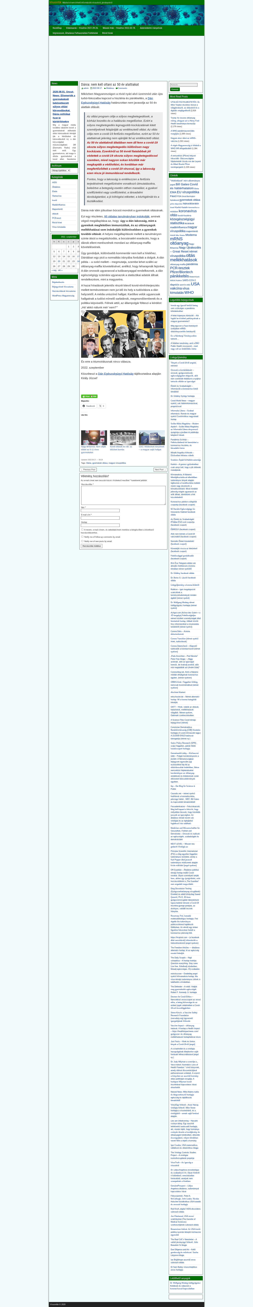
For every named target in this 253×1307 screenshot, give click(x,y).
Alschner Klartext (178, 692)
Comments (122, 88)
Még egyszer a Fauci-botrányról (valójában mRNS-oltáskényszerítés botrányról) (184, 329)
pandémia (192, 264)
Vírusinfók (55, 2)
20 (59, 261)
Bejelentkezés (58, 282)
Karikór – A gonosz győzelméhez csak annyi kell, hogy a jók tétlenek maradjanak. (186, 467)
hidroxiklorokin (191, 203)
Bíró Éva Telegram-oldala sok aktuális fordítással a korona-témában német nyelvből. (183, 566)
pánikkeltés (179, 276)
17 (78, 256)
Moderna (191, 234)
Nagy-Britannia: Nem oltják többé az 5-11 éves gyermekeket (93, 449)
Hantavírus (56, 196)
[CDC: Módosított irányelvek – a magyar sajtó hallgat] (152, 437)
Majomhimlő (57, 209)
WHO (189, 292)
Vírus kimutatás (59, 227)
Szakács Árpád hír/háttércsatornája (186, 460)
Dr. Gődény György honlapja (183, 396)
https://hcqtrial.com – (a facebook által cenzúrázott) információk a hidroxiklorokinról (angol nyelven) (185, 940)
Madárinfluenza (58, 205)
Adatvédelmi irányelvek (151, 28)
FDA (179, 196)
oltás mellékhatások (183, 257)
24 (78, 261)
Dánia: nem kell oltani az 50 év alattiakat (110, 84)
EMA (173, 192)
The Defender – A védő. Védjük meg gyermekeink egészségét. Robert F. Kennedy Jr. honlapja (184, 989)
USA (195, 283)
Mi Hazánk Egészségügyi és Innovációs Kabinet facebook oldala (183, 512)
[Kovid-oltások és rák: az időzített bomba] (123, 437)
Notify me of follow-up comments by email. (102, 537)
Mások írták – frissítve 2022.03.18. (119, 28)
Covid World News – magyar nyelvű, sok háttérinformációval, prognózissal (184, 403)
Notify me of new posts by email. (98, 541)
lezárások (189, 223)
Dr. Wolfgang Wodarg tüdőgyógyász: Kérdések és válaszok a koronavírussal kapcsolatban (185, 1286)
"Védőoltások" (176, 180)
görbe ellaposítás (176, 204)
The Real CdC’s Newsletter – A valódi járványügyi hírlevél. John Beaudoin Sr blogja (184, 1242)
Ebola (54, 191)
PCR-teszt (56, 218)
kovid (54, 200)
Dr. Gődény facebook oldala (182, 573)
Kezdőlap (57, 28)
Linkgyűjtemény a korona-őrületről (185, 585)
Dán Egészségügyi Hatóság (116, 373)
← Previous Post (88, 469)
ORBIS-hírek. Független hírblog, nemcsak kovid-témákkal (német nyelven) (184, 685)
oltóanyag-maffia (178, 264)
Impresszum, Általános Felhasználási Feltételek (75, 33)
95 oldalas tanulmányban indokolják (126, 216)
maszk (172, 235)
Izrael (172, 207)
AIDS (54, 182)
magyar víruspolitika (117, 463)
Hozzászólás (87, 484)
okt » (60, 270)
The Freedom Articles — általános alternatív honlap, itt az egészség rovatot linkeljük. (185, 950)
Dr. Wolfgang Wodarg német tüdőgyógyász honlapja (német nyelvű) (184, 605)
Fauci (173, 196)
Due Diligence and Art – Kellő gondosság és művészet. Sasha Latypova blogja (184, 1252)
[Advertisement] (126, 57)
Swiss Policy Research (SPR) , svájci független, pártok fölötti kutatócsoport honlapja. (184, 746)
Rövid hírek (107, 33)
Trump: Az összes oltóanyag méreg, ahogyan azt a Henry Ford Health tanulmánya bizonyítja (185, 121)
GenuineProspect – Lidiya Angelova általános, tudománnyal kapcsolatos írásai (185, 1189)
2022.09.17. (97, 88)
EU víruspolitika (188, 192)
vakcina (176, 288)
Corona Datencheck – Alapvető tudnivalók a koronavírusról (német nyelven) (185, 649)
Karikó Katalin (181, 207)
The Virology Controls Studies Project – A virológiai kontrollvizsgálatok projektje (183, 1155)
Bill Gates (182, 184)
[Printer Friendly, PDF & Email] (89, 396)
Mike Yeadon (180, 235)
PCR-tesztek (180, 268)
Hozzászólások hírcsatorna (63, 291)
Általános (110, 88)
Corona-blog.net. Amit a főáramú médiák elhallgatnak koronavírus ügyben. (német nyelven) (184, 675)
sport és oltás (185, 285)
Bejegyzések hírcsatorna (62, 287)
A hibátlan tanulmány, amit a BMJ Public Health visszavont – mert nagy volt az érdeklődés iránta (185, 346)
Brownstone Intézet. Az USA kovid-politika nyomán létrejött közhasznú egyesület (186, 1232)
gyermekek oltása (99, 463)
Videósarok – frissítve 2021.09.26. (82, 28)
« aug (54, 270)
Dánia (88, 463)
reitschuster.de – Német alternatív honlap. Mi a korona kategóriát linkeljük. (185, 699)
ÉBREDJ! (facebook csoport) (183, 529)
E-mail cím (86, 515)
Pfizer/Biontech (181, 272)
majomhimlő (192, 231)
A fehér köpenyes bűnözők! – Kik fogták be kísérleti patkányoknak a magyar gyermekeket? (185, 318)
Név (83, 507)
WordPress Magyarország (63, 296)
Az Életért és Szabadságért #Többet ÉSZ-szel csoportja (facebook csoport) (182, 522)
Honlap (84, 522)
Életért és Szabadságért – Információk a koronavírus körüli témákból (184, 389)
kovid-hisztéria (184, 215)
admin (86, 88)
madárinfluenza (178, 227)
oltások (55, 214)
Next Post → (160, 469)
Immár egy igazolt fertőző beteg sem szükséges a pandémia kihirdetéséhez (184, 308)
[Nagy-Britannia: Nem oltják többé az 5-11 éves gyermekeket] (94, 437)
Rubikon (179, 280)
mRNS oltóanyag (179, 241)
